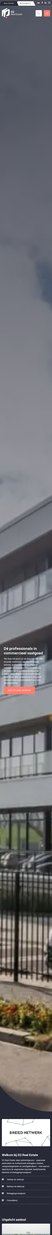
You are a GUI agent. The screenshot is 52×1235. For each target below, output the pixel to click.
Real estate (9, 3)
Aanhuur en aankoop (15, 1186)
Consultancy (12, 1200)
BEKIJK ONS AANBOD (19, 690)
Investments (25, 3)
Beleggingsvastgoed (16, 1193)
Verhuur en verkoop (15, 1179)
